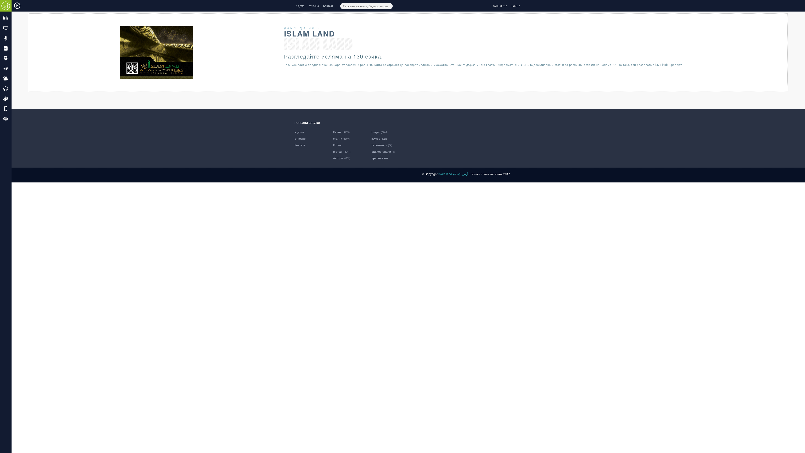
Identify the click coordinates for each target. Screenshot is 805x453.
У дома (299, 6)
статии (341, 138)
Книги (341, 132)
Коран (337, 145)
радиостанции (383, 151)
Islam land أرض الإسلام (453, 174)
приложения (379, 158)
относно (314, 6)
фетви (342, 151)
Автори (341, 158)
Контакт (328, 6)
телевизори (381, 145)
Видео (379, 132)
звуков (379, 138)
